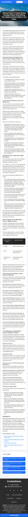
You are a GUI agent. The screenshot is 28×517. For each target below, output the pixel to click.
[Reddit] (21, 490)
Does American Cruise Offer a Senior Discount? (11, 468)
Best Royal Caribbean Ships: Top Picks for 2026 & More (12, 463)
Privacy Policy (10, 498)
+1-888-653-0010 (14, 515)
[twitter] (10, 490)
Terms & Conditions (17, 495)
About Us (19, 498)
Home (7, 495)
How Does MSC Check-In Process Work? (12, 472)
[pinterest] (14, 490)
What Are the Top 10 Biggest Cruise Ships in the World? (13, 459)
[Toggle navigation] (25, 2)
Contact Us (14, 502)
